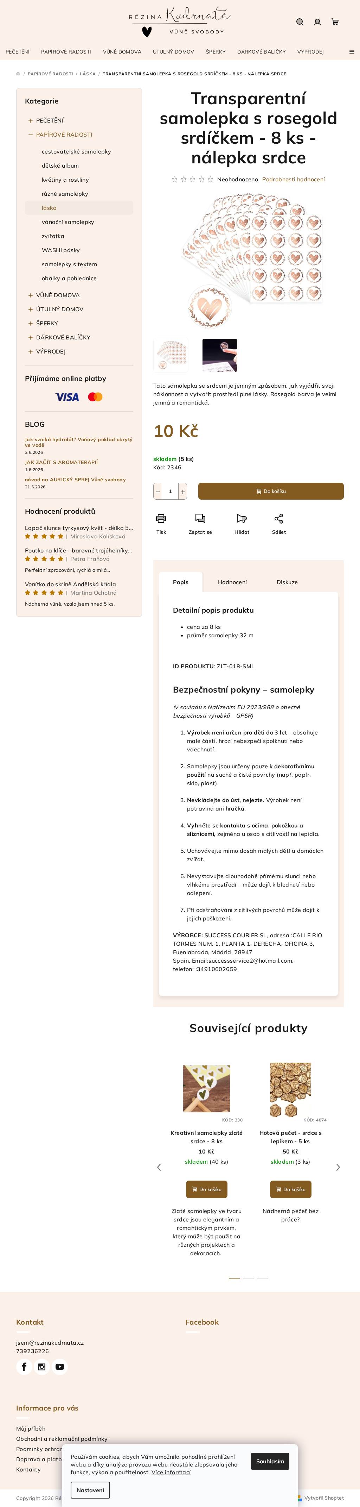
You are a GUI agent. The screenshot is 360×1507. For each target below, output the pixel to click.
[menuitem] (17, 52)
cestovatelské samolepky (76, 151)
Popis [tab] (180, 582)
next (338, 1167)
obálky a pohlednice (69, 278)
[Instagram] (42, 1367)
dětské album (60, 165)
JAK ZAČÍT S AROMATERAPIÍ (61, 462)
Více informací (171, 1472)
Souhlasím (270, 1461)
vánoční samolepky (68, 221)
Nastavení (90, 1490)
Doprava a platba (40, 1459)
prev (159, 1167)
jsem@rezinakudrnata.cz (50, 1342)
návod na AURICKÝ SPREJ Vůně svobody (75, 480)
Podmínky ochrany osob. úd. (54, 1448)
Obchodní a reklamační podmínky (62, 1438)
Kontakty (28, 1469)
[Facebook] (24, 1367)
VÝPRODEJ (50, 351)
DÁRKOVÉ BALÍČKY (63, 337)
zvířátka (53, 235)
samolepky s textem (69, 264)
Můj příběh (30, 1428)
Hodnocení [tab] (232, 582)
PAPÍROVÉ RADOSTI (64, 134)
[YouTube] (60, 1367)
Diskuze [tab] (287, 582)
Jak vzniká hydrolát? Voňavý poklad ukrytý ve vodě (79, 443)
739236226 (32, 1351)
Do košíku (275, 491)
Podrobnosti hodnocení (293, 179)
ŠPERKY (47, 323)
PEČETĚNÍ (49, 120)
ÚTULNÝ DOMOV (60, 309)
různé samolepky (65, 193)
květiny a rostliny (65, 179)
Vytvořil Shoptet (324, 1498)
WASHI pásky (61, 250)
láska (49, 207)
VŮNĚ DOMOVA (58, 295)
